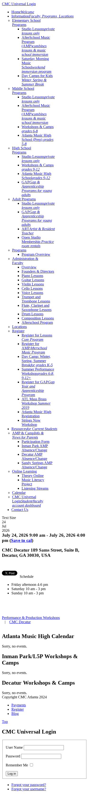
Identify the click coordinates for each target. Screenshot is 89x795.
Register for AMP (34, 348)
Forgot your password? (28, 785)
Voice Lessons (32, 293)
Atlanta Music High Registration (36, 414)
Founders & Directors (38, 271)
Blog (15, 714)
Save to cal (21, 540)
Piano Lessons (32, 276)
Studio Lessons (38, 31)
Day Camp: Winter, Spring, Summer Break (37, 360)
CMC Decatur (20, 622)
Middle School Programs (23, 90)
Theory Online (33, 476)
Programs (19, 250)
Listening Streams (35, 488)
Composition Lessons (38, 318)
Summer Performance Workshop (38, 373)
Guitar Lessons (33, 280)
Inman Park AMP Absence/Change (35, 448)
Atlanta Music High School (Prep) (37, 139)
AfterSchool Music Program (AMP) (36, 45)
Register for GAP (38, 388)
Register (18, 331)
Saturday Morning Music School (37, 65)
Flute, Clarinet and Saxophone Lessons (37, 307)
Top (5, 722)
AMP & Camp (28, 435)
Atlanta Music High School (36, 176)
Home (22, 12)
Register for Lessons (37, 337)
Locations (19, 327)
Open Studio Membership (38, 241)
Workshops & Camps (38, 129)
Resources (34, 429)
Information (42, 16)
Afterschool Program (37, 322)
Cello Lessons (32, 288)
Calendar (19, 493)
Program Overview (36, 254)
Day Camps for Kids (37, 80)
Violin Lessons (33, 284)
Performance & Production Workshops (31, 618)
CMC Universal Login (27, 501)
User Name (14, 747)
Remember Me (17, 765)
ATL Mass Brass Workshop (36, 403)
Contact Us (19, 510)
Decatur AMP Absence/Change (34, 456)
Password (13, 756)
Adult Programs (24, 199)
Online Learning (24, 471)
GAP (37, 188)
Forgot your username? (28, 789)
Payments (18, 705)
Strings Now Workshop (31, 422)
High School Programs (21, 150)
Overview (29, 267)
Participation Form (35, 442)
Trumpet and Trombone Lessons (36, 299)
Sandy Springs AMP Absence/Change (37, 465)
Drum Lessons (32, 314)
